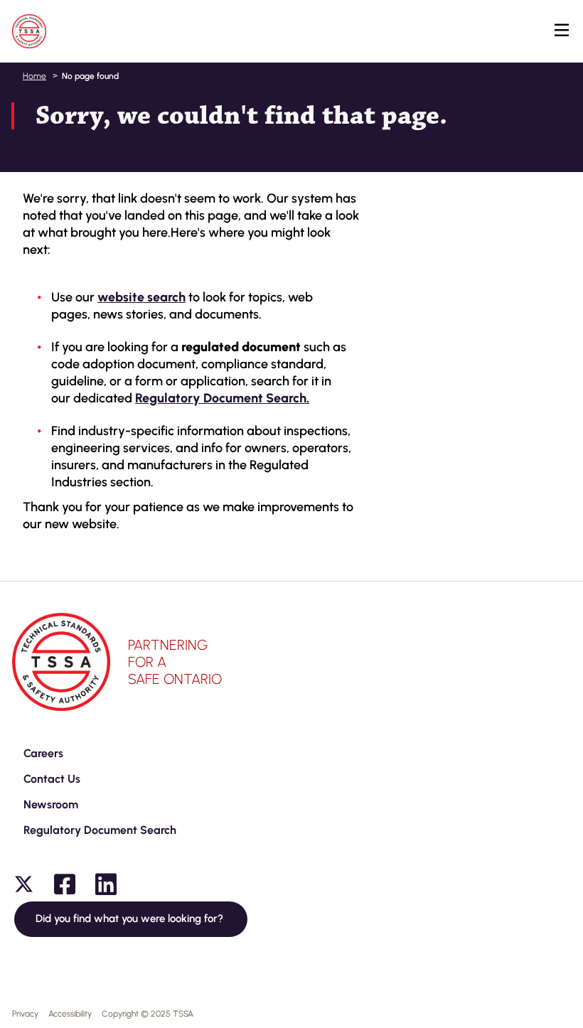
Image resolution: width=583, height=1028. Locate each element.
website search (141, 297)
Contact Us (51, 779)
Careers (43, 753)
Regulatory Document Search (99, 830)
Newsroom (50, 804)
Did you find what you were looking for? (131, 918)
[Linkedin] (106, 884)
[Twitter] (23, 884)
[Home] (29, 31)
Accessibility (70, 1014)
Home (34, 76)
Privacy (25, 1014)
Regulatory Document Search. (222, 398)
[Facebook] (64, 884)
